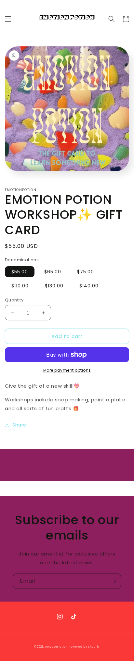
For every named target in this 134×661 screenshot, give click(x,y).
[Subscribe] (113, 581)
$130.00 (54, 285)
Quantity (14, 300)
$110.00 (20, 285)
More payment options (67, 370)
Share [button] (19, 425)
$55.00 (19, 271)
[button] (8, 19)
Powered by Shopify (84, 647)
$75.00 (85, 271)
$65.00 (52, 271)
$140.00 (89, 285)
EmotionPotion (56, 647)
